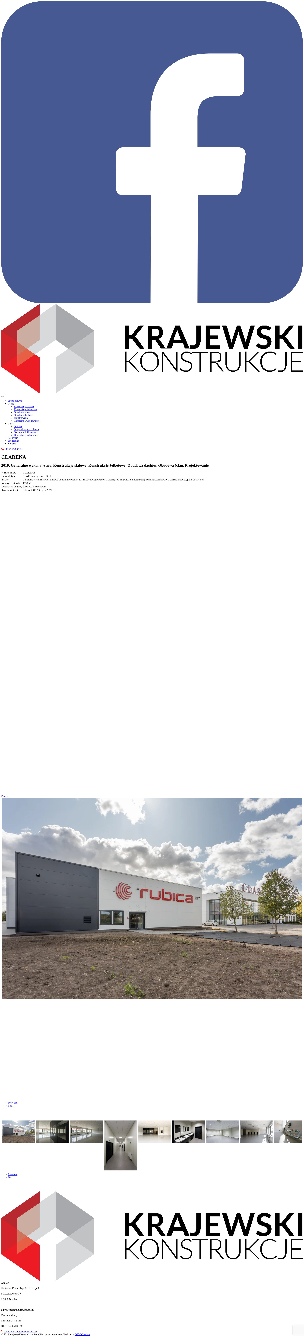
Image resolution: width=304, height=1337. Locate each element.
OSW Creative (82, 1334)
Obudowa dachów (23, 415)
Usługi (11, 403)
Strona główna (15, 400)
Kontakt (12, 443)
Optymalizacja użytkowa (26, 429)
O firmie (18, 426)
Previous (12, 1102)
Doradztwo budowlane (25, 435)
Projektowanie (21, 418)
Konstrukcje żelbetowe (25, 409)
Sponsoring (13, 440)
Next (10, 1105)
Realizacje (13, 438)
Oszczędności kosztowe (26, 432)
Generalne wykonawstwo (27, 420)
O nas (10, 423)
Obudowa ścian (22, 412)
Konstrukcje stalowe (24, 406)
